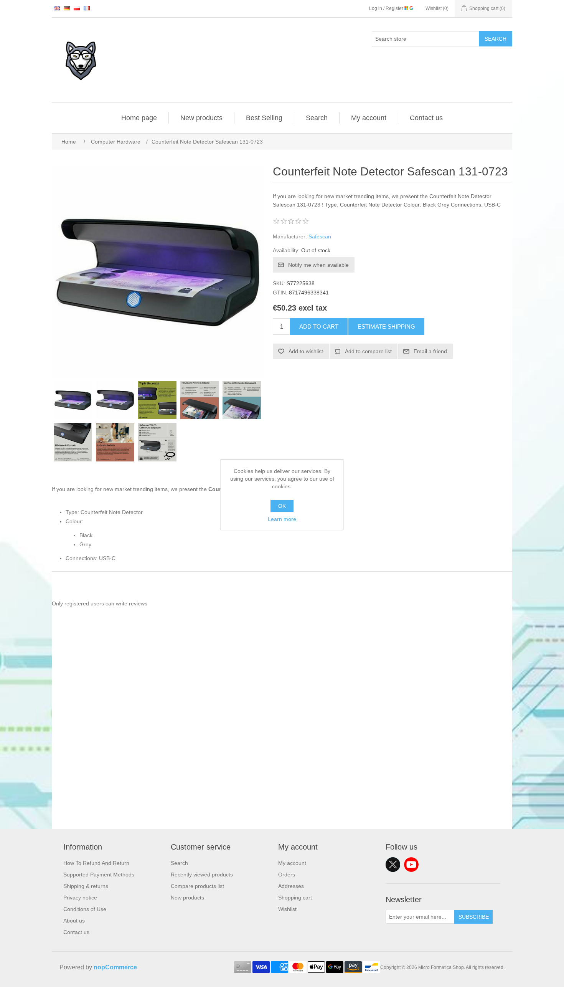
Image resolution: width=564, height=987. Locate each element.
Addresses (291, 886)
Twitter (393, 864)
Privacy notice (80, 897)
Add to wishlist (306, 351)
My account (368, 118)
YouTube (411, 864)
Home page (139, 118)
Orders (286, 874)
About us (74, 921)
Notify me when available (318, 265)
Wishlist (287, 909)
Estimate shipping (386, 326)
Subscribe (473, 917)
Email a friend (430, 351)
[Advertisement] (282, 775)
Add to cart (318, 326)
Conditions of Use (84, 909)
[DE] (66, 8)
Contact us (426, 118)
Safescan (319, 236)
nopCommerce (115, 967)
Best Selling (264, 118)
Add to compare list (368, 351)
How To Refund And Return (96, 863)
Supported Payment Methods (98, 874)
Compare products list (197, 886)
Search (495, 39)
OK (282, 506)
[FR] (86, 8)
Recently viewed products (202, 874)
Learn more (282, 519)
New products (201, 118)
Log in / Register (386, 8)
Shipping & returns (85, 886)
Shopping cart (295, 897)
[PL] (76, 8)
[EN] (56, 8)
